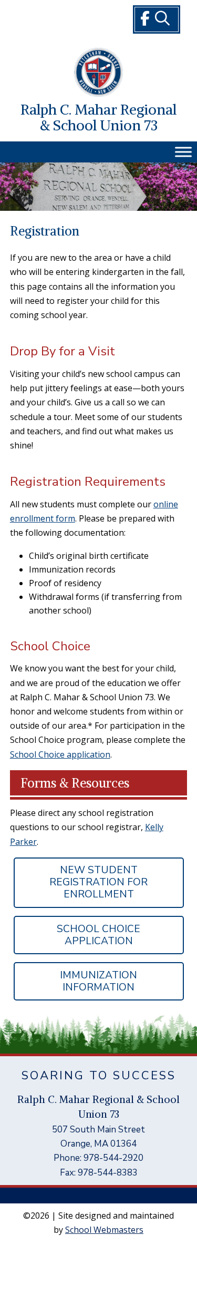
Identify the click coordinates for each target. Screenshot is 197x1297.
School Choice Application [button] (98, 935)
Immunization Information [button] (98, 981)
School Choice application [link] (60, 754)
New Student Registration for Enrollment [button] (98, 882)
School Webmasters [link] (104, 1229)
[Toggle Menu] (183, 152)
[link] (145, 18)
